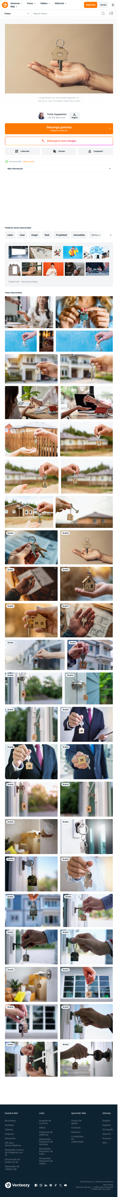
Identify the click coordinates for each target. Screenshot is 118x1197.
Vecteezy (9, 1123)
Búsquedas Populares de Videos (45, 1159)
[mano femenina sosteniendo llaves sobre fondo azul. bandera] (84, 339)
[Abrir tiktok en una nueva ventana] (55, 1184)
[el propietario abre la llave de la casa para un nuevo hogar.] (88, 909)
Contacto (74, 1126)
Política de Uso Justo (98, 1189)
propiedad (61, 233)
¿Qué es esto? (28, 161)
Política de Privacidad (101, 1187)
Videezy (9, 1127)
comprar (96, 233)
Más (12, 6)
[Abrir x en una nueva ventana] (60, 1184)
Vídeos (43, 3)
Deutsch (104, 1132)
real (47, 233)
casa (22, 233)
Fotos (30, 3)
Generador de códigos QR (12, 1166)
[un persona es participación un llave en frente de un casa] (31, 367)
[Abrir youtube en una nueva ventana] (65, 1184)
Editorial (59, 3)
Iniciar (103, 5)
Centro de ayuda (75, 1120)
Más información (15, 167)
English (104, 1119)
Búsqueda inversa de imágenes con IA (14, 1151)
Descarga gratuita (59, 128)
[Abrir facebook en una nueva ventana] (36, 1184)
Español (104, 1123)
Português (105, 1127)
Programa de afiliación (45, 1132)
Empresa (9, 1132)
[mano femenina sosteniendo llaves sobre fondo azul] (21, 339)
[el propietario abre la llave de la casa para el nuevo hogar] (90, 653)
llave (10, 233)
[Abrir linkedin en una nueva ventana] (46, 1184)
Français (104, 1136)
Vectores (15, 3)
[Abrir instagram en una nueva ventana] (41, 1184)
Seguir (75, 117)
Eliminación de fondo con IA (12, 1159)
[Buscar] (103, 13)
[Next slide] (106, 233)
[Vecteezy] (5, 5)
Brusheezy (10, 1119)
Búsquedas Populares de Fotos (45, 1150)
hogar (34, 233)
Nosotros (74, 1130)
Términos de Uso (103, 1185)
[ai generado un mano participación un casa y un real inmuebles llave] (31, 546)
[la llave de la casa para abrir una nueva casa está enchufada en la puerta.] (86, 835)
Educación (10, 1136)
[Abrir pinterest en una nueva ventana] (50, 1184)
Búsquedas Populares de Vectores (45, 1140)
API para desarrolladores (13, 1142)
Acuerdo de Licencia (44, 1120)
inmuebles (79, 233)
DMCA (41, 1126)
